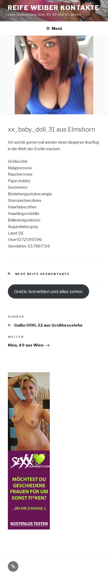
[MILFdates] (29, 526)
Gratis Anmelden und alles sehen (48, 291)
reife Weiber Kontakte (53, 8)
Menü (57, 28)
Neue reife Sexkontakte (42, 274)
